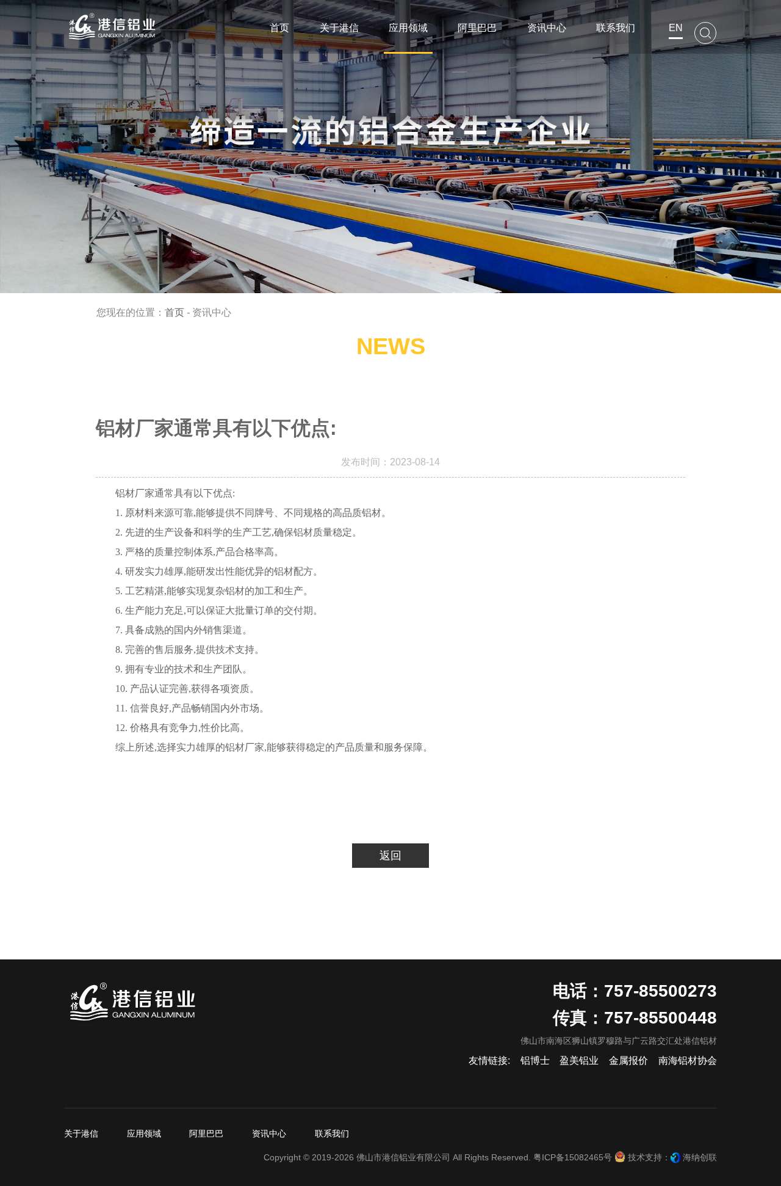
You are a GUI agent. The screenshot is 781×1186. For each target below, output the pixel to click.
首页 (174, 312)
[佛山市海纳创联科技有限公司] (675, 1157)
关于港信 (81, 1133)
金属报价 (628, 1060)
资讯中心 (269, 1133)
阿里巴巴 (206, 1133)
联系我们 (332, 1133)
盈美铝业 (579, 1060)
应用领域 (144, 1133)
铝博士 (535, 1060)
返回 (390, 855)
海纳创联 (700, 1157)
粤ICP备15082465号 (572, 1157)
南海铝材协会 (687, 1060)
